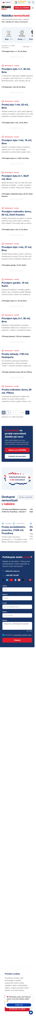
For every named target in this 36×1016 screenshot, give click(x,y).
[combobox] (7, 2)
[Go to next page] (27, 413)
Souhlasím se (9, 635)
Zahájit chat (19, 1005)
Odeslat (17, 640)
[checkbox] (3, 635)
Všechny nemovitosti (25, 497)
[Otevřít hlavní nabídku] (32, 7)
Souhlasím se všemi (17, 1009)
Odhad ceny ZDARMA (22, 8)
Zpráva (4, 620)
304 (22, 413)
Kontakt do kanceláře (17, 456)
